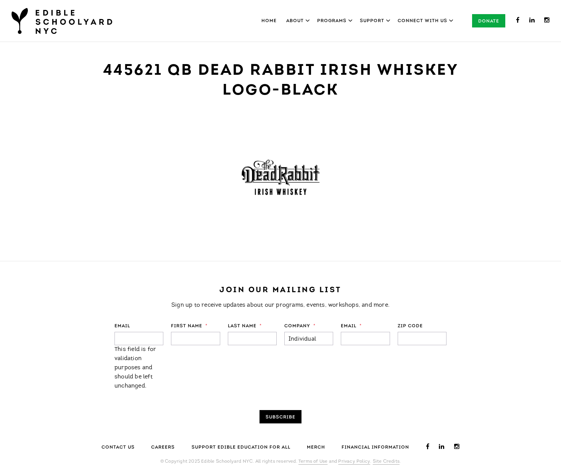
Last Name (245, 326)
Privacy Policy (354, 461)
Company (300, 326)
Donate (488, 21)
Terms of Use (312, 461)
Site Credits (386, 461)
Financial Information (375, 447)
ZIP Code (410, 326)
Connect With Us (422, 21)
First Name (189, 326)
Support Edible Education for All (241, 447)
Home (269, 21)
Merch (316, 447)
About (295, 21)
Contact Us (118, 447)
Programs (332, 21)
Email (122, 326)
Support (372, 21)
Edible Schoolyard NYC (61, 21)
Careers (163, 447)
